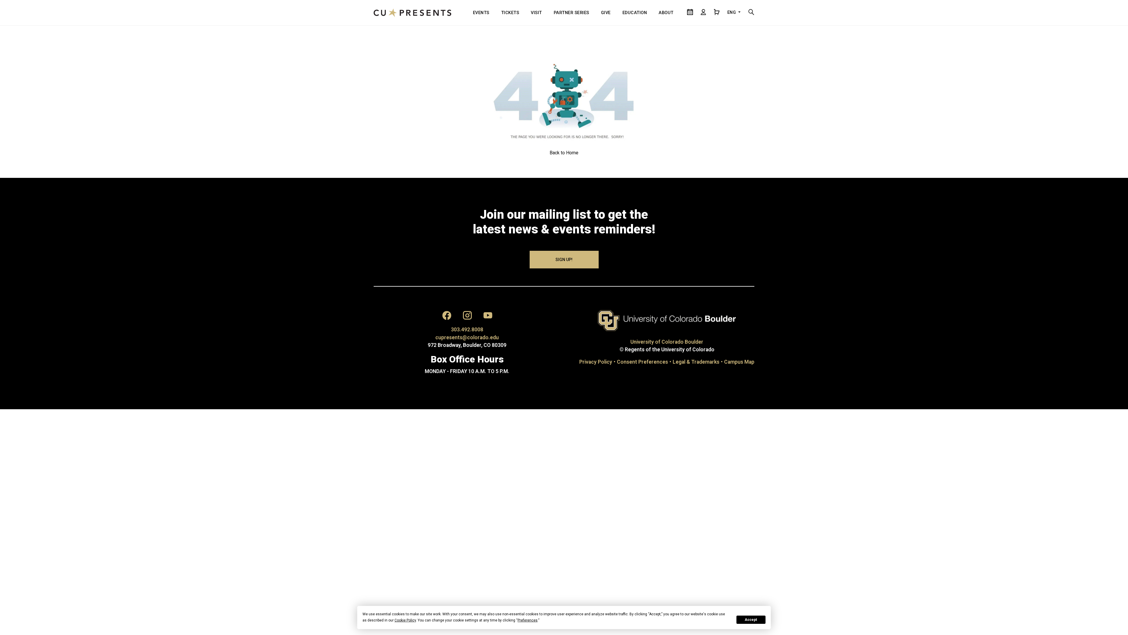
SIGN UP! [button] (564, 259)
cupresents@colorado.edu (467, 337)
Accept (751, 620)
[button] (446, 316)
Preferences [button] (528, 620)
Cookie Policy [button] (405, 620)
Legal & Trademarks (696, 362)
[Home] (412, 12)
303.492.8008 (467, 329)
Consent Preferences (642, 362)
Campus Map (739, 362)
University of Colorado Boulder (666, 342)
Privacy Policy (595, 362)
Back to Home (564, 153)
